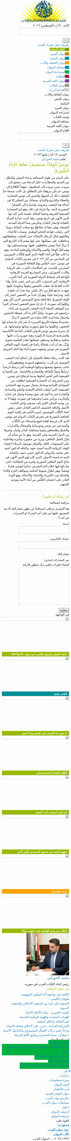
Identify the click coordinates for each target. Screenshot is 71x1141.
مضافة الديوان (56, 67)
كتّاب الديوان (61, 1134)
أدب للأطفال (61, 1089)
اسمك (65, 523)
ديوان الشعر (57, 58)
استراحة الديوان (55, 71)
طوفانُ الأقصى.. (59, 998)
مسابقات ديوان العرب (55, 1102)
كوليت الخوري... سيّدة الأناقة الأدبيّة (47, 1012)
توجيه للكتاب (57, 85)
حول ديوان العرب (58, 1129)
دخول (65, 1107)
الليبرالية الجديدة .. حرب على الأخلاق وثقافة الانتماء (37, 1026)
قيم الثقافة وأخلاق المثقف (53, 1021)
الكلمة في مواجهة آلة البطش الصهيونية (45, 994)
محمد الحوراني (50, 159)
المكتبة (60, 76)
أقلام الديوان (57, 49)
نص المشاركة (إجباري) (56, 560)
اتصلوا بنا (63, 1125)
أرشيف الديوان (60, 1111)
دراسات (64, 1075)
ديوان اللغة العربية (54, 80)
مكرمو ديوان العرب (57, 1098)
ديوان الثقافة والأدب (52, 62)
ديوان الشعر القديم (57, 1093)
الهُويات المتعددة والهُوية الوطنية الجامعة (44, 1017)
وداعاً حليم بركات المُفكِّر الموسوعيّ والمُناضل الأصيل (36, 1030)
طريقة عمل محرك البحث (53, 44)
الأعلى (67, 1071)
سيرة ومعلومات (59, 1080)
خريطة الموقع (60, 1116)
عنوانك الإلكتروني (59, 538)
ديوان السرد (57, 53)
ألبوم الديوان (61, 1084)
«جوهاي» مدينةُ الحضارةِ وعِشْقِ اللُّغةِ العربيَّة (41, 1035)
